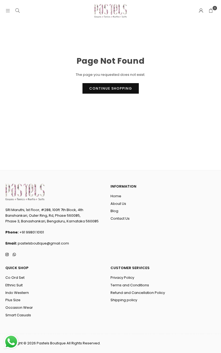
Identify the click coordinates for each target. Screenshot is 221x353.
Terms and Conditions (129, 285)
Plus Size (12, 300)
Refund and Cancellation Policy (137, 292)
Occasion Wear (19, 307)
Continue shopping (110, 88)
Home (115, 196)
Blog (114, 210)
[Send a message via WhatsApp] (11, 341)
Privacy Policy (122, 277)
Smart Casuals (18, 315)
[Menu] (8, 10)
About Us (118, 203)
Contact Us (120, 218)
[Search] (17, 10)
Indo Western (17, 292)
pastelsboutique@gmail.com (43, 243)
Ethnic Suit (14, 285)
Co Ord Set (15, 277)
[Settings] (201, 11)
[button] (211, 11)
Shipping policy (123, 300)
